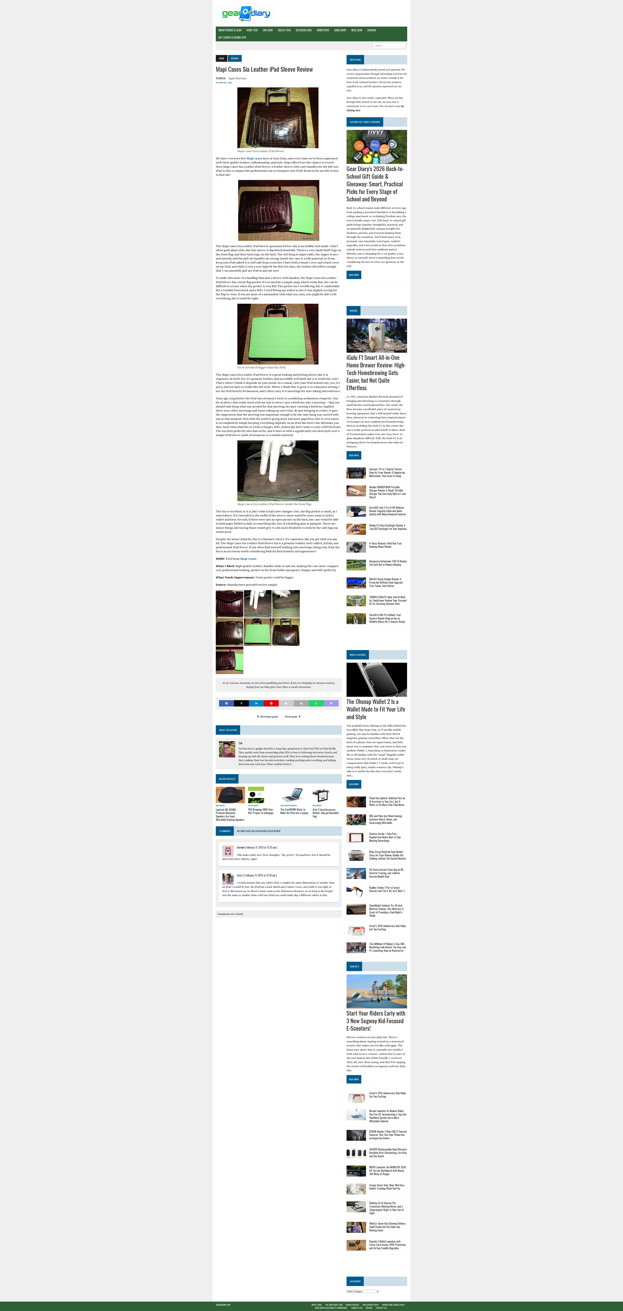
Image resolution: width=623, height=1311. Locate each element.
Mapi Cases (248, 559)
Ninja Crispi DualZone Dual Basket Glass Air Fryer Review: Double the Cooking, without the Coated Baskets (387, 855)
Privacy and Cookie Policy (393, 1304)
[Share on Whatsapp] (316, 703)
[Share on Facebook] (226, 703)
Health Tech (284, 30)
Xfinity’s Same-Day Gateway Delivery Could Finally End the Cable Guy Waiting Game (387, 1226)
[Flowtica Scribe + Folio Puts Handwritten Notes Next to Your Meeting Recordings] (356, 841)
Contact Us (381, 1307)
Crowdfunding (288, 805)
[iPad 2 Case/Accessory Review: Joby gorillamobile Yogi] (322, 801)
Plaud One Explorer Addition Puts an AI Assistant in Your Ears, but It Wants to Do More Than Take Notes (387, 801)
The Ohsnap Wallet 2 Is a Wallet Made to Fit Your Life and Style (376, 709)
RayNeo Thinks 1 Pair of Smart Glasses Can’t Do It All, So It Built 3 (387, 889)
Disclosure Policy (371, 1304)
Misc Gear (356, 30)
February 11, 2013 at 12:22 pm (261, 847)
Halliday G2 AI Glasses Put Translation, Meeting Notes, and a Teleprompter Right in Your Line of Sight (386, 1208)
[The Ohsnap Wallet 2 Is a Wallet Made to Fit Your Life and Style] (377, 694)
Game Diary (340, 30)
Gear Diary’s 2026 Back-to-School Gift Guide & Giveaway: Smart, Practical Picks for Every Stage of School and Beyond (375, 183)
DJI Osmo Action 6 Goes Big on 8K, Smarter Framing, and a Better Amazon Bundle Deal (386, 873)
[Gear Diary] (246, 13)
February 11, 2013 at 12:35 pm (260, 875)
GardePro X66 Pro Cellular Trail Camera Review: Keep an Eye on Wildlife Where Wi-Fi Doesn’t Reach (387, 618)
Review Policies (352, 1304)
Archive (369, 1307)
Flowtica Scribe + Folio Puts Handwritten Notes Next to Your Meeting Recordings (385, 837)
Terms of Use (356, 1307)
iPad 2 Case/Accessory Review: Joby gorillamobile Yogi (326, 813)
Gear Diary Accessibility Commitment (331, 1307)
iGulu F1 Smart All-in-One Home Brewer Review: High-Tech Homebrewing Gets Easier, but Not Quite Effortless (376, 372)
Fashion (371, 30)
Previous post (269, 716)
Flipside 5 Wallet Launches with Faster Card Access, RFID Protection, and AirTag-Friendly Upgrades (387, 1244)
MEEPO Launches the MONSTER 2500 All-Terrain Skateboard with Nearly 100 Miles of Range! (387, 1170)
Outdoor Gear (304, 30)
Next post (291, 716)
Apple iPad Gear (237, 78)
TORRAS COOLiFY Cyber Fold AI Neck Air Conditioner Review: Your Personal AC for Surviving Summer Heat (388, 600)
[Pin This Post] (271, 703)
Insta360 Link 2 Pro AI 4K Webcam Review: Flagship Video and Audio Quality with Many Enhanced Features (387, 511)
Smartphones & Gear (229, 30)
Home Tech (252, 30)
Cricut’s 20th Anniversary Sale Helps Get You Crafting (387, 927)
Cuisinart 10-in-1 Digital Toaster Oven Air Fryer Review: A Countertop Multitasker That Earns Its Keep (387, 472)
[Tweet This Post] (241, 703)
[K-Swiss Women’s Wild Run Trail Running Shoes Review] (356, 550)
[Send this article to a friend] (286, 703)
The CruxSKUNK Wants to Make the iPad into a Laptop (294, 811)
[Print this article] (301, 703)
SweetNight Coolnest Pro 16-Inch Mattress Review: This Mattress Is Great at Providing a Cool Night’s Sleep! (386, 910)
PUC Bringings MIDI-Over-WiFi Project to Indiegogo (261, 811)
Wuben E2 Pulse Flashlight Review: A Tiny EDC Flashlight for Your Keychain (388, 527)
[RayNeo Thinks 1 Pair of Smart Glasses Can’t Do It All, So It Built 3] (356, 894)
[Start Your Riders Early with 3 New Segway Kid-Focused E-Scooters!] (377, 1006)
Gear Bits (253, 805)
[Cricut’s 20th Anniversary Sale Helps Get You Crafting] (356, 933)
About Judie (317, 1304)
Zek (230, 82)
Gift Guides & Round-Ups (232, 37)
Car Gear (268, 30)
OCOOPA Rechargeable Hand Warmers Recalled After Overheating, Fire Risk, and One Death (388, 1152)
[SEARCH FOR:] (389, 45)
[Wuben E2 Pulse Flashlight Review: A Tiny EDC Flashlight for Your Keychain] (356, 532)
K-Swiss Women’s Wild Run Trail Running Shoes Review (385, 545)
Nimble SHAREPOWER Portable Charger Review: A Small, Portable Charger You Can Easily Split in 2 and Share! (387, 492)
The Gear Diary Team (333, 1304)
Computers (323, 30)
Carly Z (240, 875)
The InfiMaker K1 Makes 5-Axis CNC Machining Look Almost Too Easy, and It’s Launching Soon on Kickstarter (387, 947)
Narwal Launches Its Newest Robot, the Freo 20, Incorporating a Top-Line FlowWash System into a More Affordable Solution (387, 1116)
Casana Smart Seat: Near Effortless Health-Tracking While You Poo (386, 1187)
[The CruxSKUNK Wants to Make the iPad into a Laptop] (292, 801)
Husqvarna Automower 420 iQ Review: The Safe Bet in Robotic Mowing (388, 563)
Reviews (220, 805)
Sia (241, 166)
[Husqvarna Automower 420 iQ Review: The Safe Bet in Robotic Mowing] (356, 568)
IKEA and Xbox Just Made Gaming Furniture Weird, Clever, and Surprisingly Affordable (385, 819)
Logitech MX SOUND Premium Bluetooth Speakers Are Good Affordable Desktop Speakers (230, 815)
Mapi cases (254, 158)
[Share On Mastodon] (331, 703)
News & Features (358, 654)
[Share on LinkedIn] (256, 703)
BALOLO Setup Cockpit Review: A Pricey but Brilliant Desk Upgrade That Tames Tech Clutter (386, 582)
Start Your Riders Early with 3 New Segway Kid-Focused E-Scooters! (376, 1020)
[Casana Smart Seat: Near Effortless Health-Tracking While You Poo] (356, 1192)
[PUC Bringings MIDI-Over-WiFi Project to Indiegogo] (256, 801)
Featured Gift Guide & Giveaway (365, 122)
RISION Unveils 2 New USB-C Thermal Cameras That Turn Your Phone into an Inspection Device (388, 1135)
